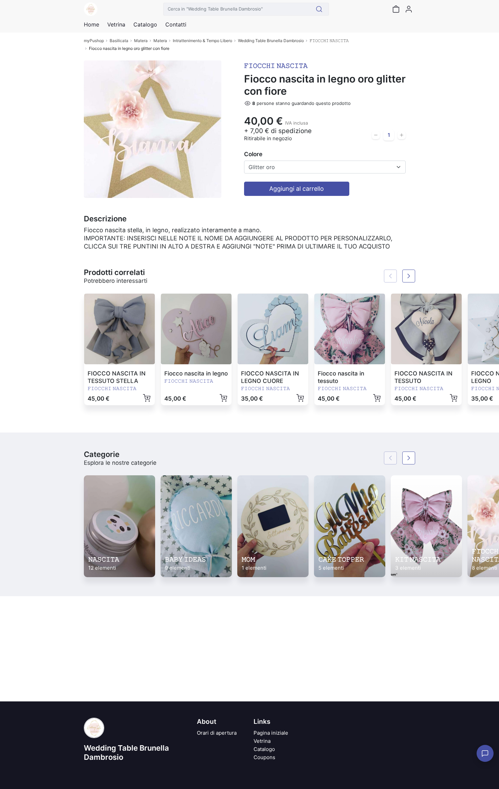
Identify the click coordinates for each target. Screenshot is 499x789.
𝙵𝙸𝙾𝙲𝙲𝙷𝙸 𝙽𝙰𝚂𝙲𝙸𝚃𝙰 (329, 40)
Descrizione (105, 218)
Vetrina (262, 741)
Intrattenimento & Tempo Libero (202, 40)
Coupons (264, 757)
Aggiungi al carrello (296, 188)
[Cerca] (319, 9)
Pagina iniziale (271, 733)
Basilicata (119, 40)
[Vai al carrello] (395, 9)
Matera (141, 40)
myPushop (94, 40)
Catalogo (145, 24)
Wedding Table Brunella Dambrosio (271, 40)
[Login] (408, 9)
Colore (253, 154)
